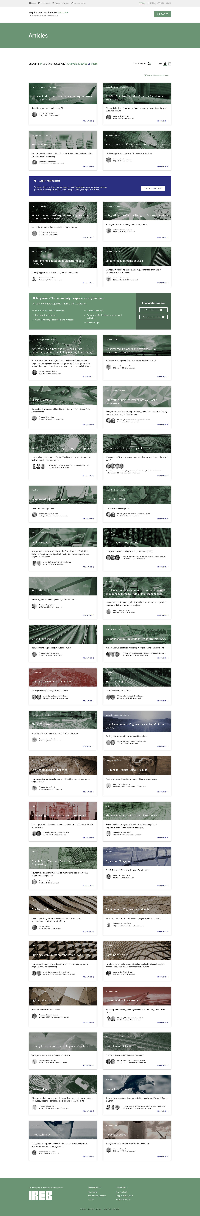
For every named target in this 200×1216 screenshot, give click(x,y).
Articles (142, 3)
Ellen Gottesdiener (52, 1015)
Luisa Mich (54, 514)
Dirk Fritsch (139, 1018)
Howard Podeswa (52, 371)
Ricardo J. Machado (82, 465)
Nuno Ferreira (71, 465)
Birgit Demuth (138, 696)
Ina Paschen (54, 972)
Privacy (99, 1209)
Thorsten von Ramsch (127, 366)
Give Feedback (121, 1192)
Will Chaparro (160, 653)
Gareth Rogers (125, 278)
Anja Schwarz (62, 696)
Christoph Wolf (125, 833)
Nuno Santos (50, 278)
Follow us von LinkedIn (152, 310)
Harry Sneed (128, 696)
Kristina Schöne (135, 556)
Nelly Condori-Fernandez (154, 471)
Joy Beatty (127, 1061)
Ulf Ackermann (129, 1018)
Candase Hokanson (138, 1061)
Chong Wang (141, 471)
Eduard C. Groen (130, 741)
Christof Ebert (50, 1106)
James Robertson (144, 420)
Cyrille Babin (124, 116)
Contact (91, 1199)
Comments (151, 3)
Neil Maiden (50, 113)
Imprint (91, 1209)
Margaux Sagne (160, 556)
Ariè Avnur (49, 881)
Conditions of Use (111, 1209)
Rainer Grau (50, 417)
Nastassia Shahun (126, 230)
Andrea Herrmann (119, 471)
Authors (161, 3)
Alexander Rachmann (137, 1106)
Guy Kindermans (125, 159)
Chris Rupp (54, 833)
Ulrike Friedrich (64, 833)
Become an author (123, 1199)
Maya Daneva (131, 471)
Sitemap (83, 1209)
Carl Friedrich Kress (126, 972)
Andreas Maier (55, 562)
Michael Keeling (149, 653)
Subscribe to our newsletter (152, 317)
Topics (164, 14)
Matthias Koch (141, 741)
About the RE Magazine (97, 1196)
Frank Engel (162, 1106)
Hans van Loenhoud (52, 653)
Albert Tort (49, 926)
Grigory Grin (50, 605)
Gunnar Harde (125, 875)
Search (168, 3)
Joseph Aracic (50, 1152)
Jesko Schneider (151, 1106)
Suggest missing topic (153, 188)
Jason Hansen (124, 610)
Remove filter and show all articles (158, 75)
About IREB (92, 1192)
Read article (87, 121)
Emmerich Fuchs (64, 972)
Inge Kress (54, 696)
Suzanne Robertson (131, 420)
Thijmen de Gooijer (137, 653)
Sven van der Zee (126, 924)
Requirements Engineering (48, 13)
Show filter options (140, 63)
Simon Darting (66, 562)
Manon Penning (51, 739)
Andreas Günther (148, 556)
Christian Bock (51, 162)
